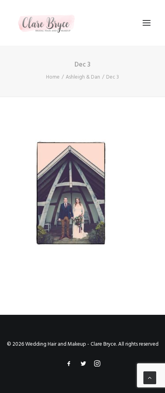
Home (53, 77)
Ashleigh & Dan (83, 77)
